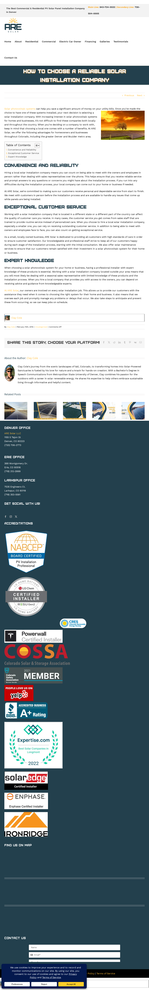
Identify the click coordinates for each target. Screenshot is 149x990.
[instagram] (11, 516)
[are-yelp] (18, 686)
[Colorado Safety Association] (33, 668)
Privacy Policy (86, 973)
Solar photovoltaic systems (19, 108)
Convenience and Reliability (22, 150)
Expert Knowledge (17, 157)
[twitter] (16, 516)
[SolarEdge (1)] (26, 772)
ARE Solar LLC (12, 433)
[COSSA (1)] (37, 645)
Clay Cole (16, 317)
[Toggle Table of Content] (35, 145)
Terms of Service (105, 973)
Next (139, 95)
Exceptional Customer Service (23, 153)
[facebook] (5, 516)
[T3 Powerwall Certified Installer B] (33, 630)
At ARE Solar (11, 290)
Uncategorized (41, 327)
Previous (129, 95)
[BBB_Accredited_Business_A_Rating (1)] (26, 702)
